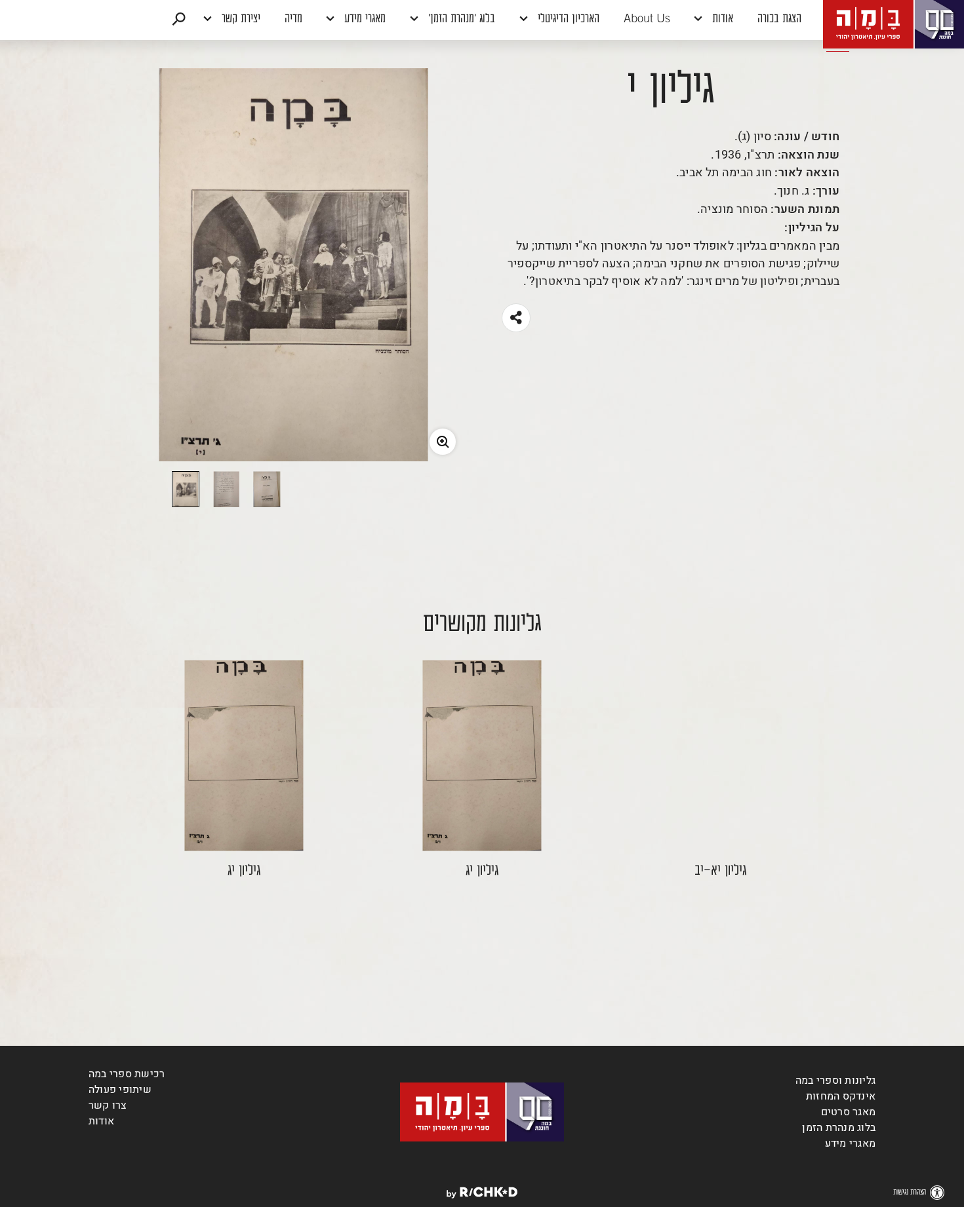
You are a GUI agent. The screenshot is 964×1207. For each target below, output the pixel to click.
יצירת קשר (239, 19)
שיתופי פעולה (120, 1090)
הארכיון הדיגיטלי (566, 19)
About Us (647, 19)
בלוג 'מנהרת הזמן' (460, 19)
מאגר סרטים (848, 1112)
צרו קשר (108, 1105)
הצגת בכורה (779, 19)
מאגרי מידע (363, 19)
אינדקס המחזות (840, 1096)
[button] (482, 20)
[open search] (178, 20)
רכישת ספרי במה (127, 1074)
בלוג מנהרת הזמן (838, 1128)
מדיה (293, 19)
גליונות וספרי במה (835, 1080)
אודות (721, 19)
